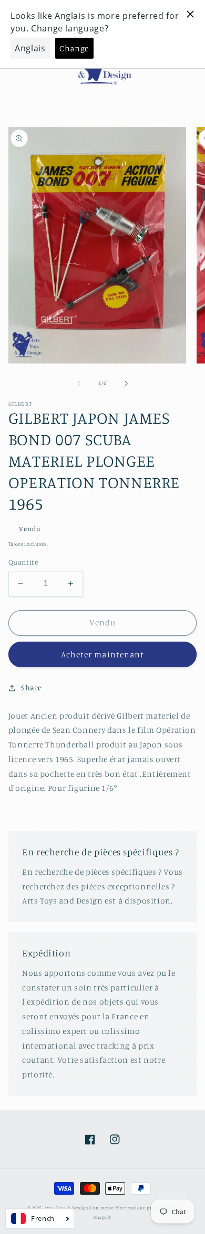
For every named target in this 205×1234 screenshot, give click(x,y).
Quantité (23, 562)
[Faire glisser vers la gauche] (78, 383)
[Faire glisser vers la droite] (126, 383)
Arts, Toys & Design (66, 1207)
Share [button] (31, 687)
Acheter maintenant (102, 654)
